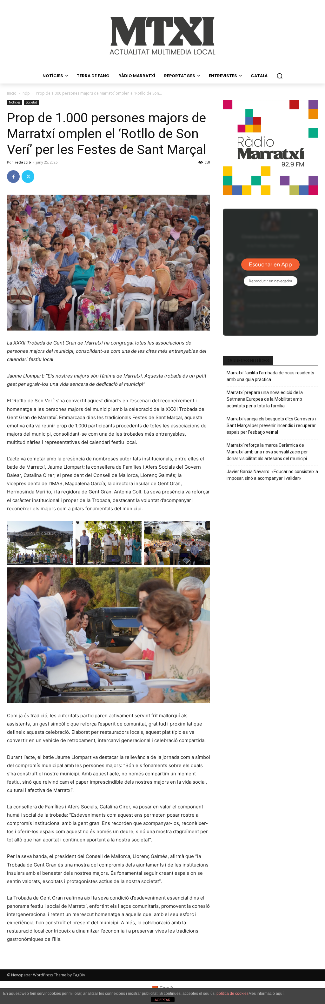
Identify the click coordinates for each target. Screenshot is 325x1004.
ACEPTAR (162, 1000)
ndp (26, 93)
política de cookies (232, 993)
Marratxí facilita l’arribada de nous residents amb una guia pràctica (270, 376)
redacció (23, 162)
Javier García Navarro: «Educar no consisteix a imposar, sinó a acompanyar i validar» (272, 475)
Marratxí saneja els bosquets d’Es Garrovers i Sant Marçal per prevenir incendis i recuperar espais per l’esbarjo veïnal (271, 425)
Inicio (12, 93)
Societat (31, 102)
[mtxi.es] (162, 36)
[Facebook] (13, 176)
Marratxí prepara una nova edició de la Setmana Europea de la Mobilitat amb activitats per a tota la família (265, 399)
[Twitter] (28, 176)
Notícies (14, 102)
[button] (279, 76)
